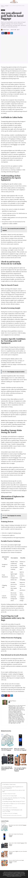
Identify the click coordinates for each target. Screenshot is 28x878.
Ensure (3, 641)
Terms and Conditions (11, 876)
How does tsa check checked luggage (7, 749)
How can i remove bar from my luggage (20, 749)
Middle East (4, 420)
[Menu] (1, 2)
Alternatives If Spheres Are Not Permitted (14, 803)
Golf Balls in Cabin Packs (9, 784)
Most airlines (14, 399)
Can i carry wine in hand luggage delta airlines (7, 768)
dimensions (4, 469)
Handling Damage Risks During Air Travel (14, 801)
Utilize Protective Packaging (10, 813)
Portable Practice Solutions (10, 807)
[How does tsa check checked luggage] (7, 735)
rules (20, 184)
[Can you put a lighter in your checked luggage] (20, 754)
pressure (23, 442)
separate (18, 321)
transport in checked (7, 273)
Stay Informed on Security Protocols (12, 815)
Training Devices (8, 805)
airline (5, 506)
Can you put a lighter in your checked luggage (20, 769)
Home (2, 5)
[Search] (26, 2)
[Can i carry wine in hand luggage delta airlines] (7, 754)
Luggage (7, 5)
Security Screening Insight (10, 795)
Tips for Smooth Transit (9, 793)
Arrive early (4, 238)
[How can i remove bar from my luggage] (20, 735)
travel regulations (19, 606)
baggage (15, 144)
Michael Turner (6, 29)
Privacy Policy (18, 876)
